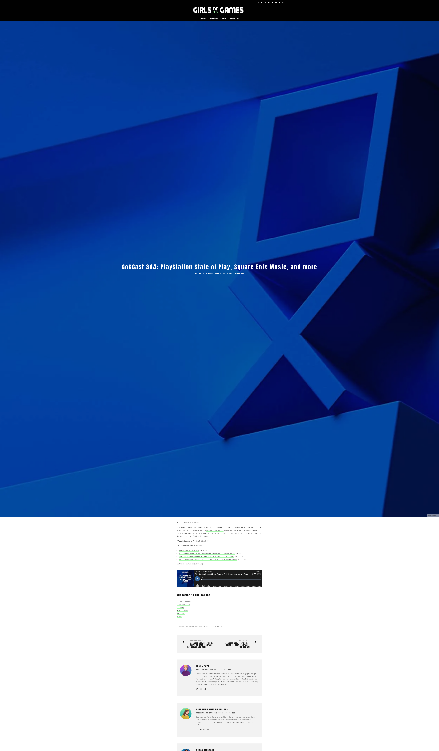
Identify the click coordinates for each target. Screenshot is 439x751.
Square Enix (211, 627)
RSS (180, 616)
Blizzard (190, 627)
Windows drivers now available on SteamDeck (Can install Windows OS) (208, 559)
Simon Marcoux (227, 273)
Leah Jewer (198, 273)
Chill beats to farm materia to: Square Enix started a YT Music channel (206, 556)
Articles (214, 18)
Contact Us (234, 18)
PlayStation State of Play (189, 550)
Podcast (203, 18)
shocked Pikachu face (215, 530)
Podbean (181, 613)
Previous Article (196, 640)
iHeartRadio (183, 610)
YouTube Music (184, 604)
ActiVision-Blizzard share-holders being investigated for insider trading (207, 553)
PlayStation (200, 627)
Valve (220, 627)
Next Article (244, 640)
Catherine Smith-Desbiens (211, 273)
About (223, 18)
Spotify (181, 607)
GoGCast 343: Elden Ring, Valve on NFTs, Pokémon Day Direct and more (200, 645)
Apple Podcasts (184, 602)
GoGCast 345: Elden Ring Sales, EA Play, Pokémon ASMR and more (238, 645)
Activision (181, 627)
